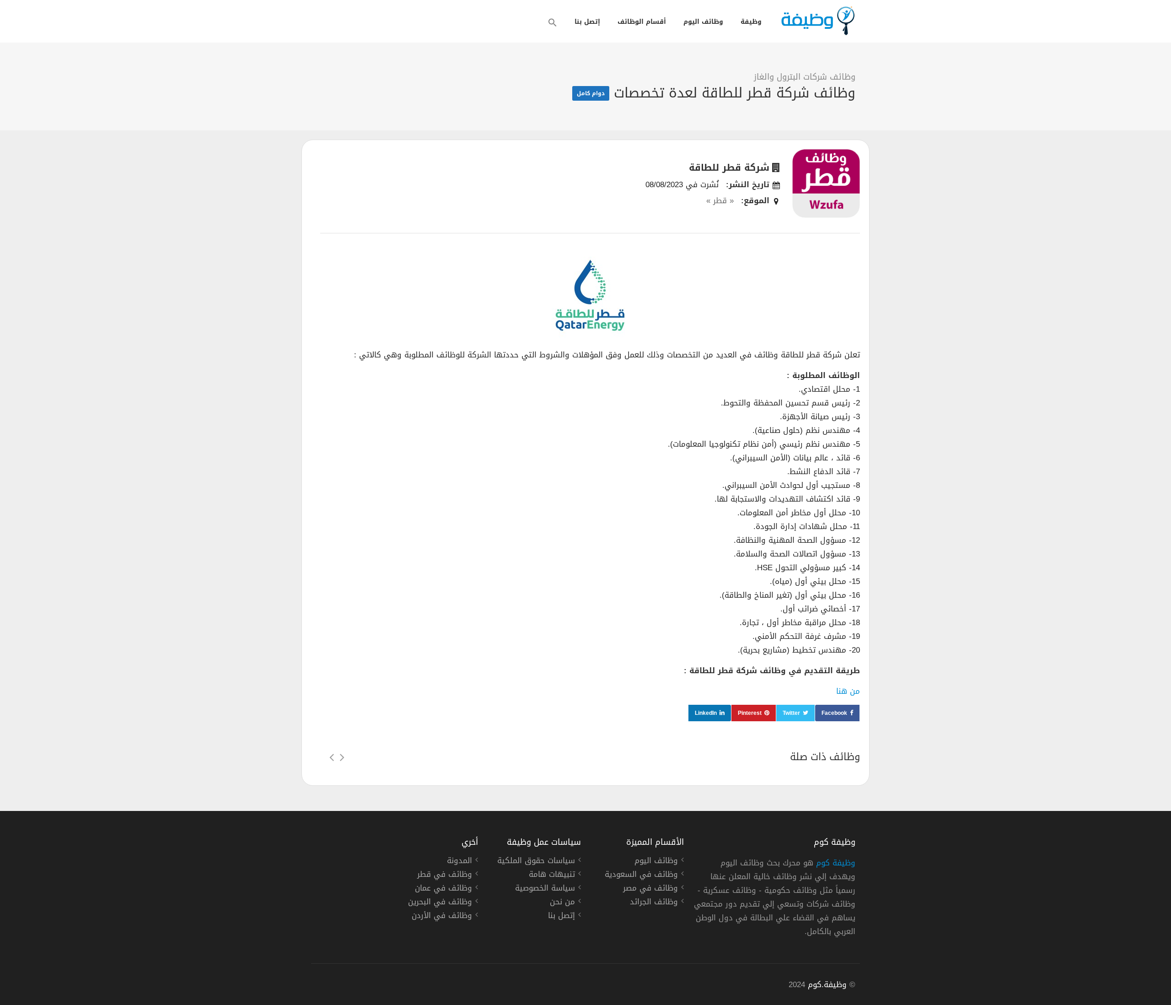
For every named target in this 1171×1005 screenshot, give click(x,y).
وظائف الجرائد (654, 903)
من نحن (562, 903)
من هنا (848, 691)
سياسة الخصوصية (545, 889)
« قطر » (720, 200)
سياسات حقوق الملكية (536, 862)
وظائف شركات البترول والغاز (804, 77)
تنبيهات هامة (552, 875)
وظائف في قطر (444, 875)
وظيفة (751, 22)
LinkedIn (706, 713)
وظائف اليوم (703, 22)
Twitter (791, 713)
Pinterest (750, 713)
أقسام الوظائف (642, 22)
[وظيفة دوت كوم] (817, 21)
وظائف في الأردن (442, 917)
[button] (553, 22)
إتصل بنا (587, 22)
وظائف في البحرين (440, 903)
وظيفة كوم (835, 862)
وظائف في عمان (443, 889)
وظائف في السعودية (641, 875)
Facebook (834, 713)
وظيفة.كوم (827, 984)
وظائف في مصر (650, 889)
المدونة (459, 862)
